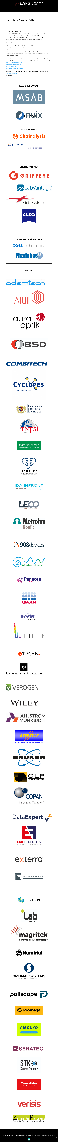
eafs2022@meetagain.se (12, 73)
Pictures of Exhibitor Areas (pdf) (13, 64)
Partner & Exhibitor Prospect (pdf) (14, 62)
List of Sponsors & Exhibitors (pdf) (14, 68)
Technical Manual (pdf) (11, 66)
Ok (29, 1139)
